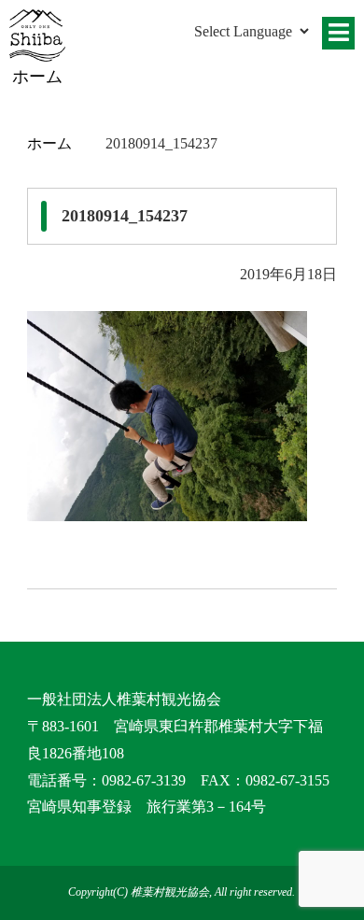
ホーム (49, 143)
